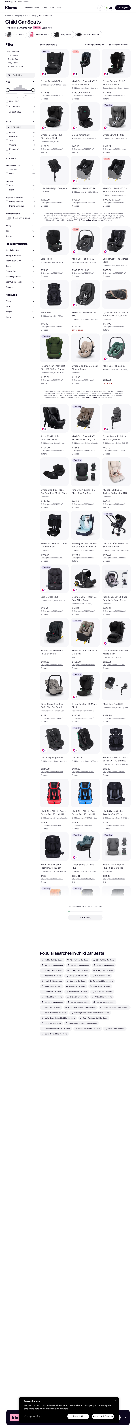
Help (59, 8)
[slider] (8, 90)
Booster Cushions (15, 66)
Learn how (47, 27)
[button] (109, 8)
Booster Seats (14, 59)
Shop (44, 8)
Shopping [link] (18, 16)
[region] (69, 1410)
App (52, 8)
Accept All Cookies (103, 1416)
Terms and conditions (89, 220)
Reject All (78, 1416)
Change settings (33, 1416)
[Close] (115, 1400)
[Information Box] (56, 44)
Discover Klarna (32, 8)
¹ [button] (52, 95)
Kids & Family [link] (30, 16)
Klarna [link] (8, 16)
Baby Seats (13, 63)
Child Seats (13, 55)
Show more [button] (85, 917)
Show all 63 (11, 158)
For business (23, 2)
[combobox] (94, 45)
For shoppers (10, 2)
